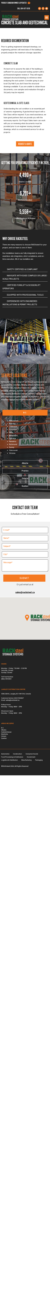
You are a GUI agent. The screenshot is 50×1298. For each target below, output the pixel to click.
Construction (17, 754)
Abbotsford (13, 421)
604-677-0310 (25, 8)
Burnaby (12, 424)
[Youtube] (46, 8)
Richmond (13, 444)
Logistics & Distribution (9, 760)
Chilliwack (13, 427)
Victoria (12, 453)
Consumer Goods (32, 754)
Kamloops (13, 435)
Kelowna (12, 438)
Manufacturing (26, 760)
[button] (46, 17)
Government (31, 757)
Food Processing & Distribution (12, 757)
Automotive (5, 754)
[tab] (25, 413)
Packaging (39, 760)
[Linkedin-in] (39, 8)
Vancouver (13, 450)
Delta (11, 432)
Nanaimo (12, 441)
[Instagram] (43, 8)
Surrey (11, 447)
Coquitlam (13, 429)
